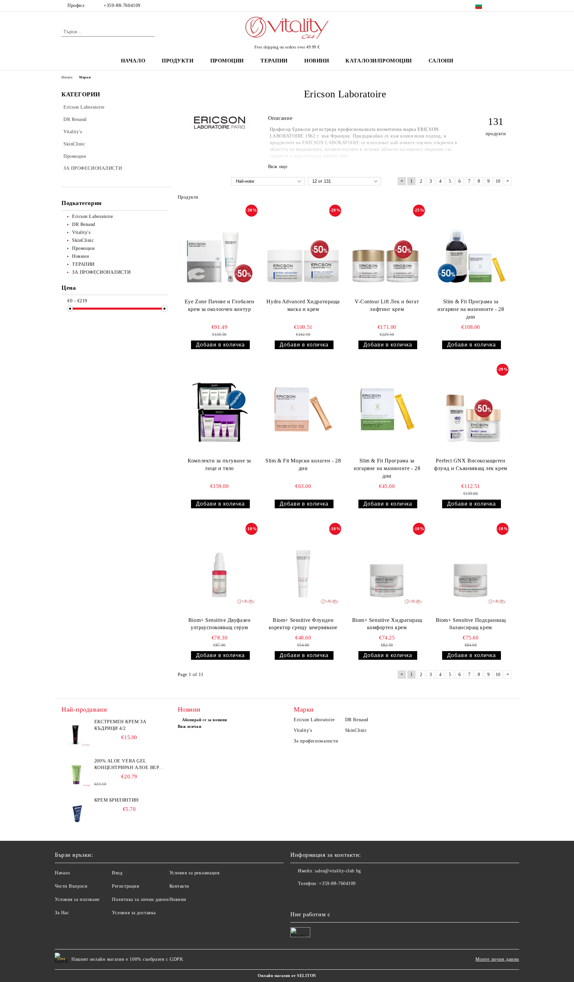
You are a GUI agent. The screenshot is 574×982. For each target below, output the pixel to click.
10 (498, 181)
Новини (177, 899)
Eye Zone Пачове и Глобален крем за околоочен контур (219, 305)
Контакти (179, 886)
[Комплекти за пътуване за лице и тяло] (219, 409)
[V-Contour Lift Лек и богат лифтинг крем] (387, 250)
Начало (133, 60)
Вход (117, 872)
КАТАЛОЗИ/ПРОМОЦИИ (378, 60)
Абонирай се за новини (204, 720)
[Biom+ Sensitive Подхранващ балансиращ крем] (471, 568)
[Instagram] (509, 5)
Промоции (227, 60)
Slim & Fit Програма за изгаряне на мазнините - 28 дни (470, 309)
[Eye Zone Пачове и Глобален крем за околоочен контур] (219, 250)
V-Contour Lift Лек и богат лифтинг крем (387, 305)
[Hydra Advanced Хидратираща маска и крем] (303, 250)
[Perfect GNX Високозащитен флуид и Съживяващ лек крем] (471, 409)
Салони (441, 60)
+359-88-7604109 (122, 5)
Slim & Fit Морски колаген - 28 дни (303, 464)
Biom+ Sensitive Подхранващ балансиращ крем (471, 624)
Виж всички (190, 726)
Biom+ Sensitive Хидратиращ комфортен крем (387, 624)
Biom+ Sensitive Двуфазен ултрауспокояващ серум (219, 624)
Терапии (274, 60)
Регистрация (125, 886)
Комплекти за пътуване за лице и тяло (219, 464)
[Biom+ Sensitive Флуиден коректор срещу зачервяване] (303, 568)
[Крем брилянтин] (76, 812)
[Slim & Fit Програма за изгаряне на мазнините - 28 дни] (471, 250)
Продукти (177, 60)
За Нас (62, 912)
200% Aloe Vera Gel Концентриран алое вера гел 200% (128, 764)
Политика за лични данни (140, 899)
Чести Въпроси (71, 886)
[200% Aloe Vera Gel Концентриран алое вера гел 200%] (76, 773)
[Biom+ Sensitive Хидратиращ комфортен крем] (387, 568)
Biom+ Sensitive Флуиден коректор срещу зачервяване (303, 624)
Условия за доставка (134, 912)
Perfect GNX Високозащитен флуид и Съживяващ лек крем (470, 464)
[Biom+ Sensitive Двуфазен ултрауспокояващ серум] (219, 568)
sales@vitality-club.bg (338, 870)
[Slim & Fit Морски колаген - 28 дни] (303, 409)
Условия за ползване (77, 899)
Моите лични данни (497, 959)
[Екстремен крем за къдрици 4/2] (76, 733)
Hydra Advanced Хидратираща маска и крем (303, 305)
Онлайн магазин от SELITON (287, 975)
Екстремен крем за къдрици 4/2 (120, 725)
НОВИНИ (316, 60)
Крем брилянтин (116, 800)
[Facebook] (499, 5)
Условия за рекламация (194, 872)
